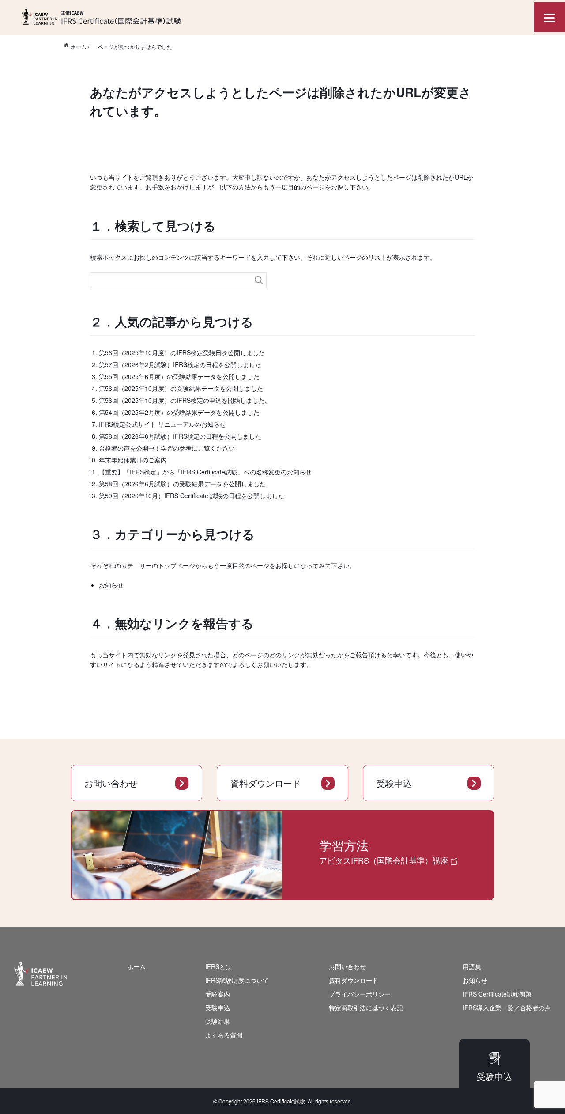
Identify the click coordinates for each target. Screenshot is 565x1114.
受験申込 (394, 783)
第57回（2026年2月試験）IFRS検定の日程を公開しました (180, 364)
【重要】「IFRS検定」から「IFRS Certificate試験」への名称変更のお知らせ (205, 471)
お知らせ (111, 584)
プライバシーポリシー (360, 993)
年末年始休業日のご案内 (133, 459)
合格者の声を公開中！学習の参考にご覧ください (167, 447)
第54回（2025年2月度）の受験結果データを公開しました (179, 412)
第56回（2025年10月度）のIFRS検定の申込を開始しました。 (185, 400)
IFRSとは (218, 966)
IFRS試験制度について (237, 980)
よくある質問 (223, 1035)
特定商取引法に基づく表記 (366, 1007)
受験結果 (217, 1021)
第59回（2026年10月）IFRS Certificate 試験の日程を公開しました (191, 495)
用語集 (472, 966)
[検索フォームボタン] (259, 280)
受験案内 (217, 993)
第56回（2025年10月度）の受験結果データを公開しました (181, 388)
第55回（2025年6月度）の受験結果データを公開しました (179, 376)
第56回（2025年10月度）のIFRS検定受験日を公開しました (182, 352)
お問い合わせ (110, 783)
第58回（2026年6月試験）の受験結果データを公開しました (182, 483)
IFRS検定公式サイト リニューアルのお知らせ (162, 424)
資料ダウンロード (265, 783)
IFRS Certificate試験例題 (497, 993)
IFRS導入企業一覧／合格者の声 (507, 1007)
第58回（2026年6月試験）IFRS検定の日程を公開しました (180, 436)
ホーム (136, 966)
